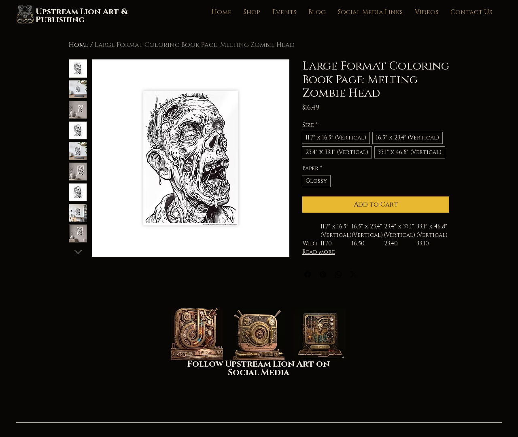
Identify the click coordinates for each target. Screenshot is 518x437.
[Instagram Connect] (258, 334)
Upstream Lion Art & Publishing (82, 15)
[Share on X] (354, 274)
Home (79, 44)
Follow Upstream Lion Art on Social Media (258, 368)
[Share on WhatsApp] (338, 274)
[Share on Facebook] (307, 274)
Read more (318, 252)
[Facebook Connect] (320, 334)
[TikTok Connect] (197, 334)
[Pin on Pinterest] (323, 274)
